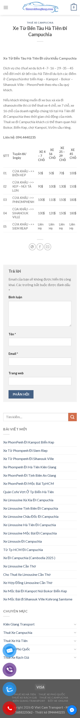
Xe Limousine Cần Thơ (19, 566)
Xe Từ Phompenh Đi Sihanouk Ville (28, 459)
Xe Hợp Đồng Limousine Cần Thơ (27, 583)
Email (13, 353)
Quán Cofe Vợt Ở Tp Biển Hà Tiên (28, 492)
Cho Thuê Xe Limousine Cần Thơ (27, 574)
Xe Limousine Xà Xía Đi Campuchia (28, 500)
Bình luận (15, 297)
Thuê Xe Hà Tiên (15, 641)
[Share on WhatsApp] (32, 246)
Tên (12, 334)
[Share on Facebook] (40, 246)
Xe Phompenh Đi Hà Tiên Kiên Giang (29, 467)
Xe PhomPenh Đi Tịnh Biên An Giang (29, 475)
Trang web (16, 373)
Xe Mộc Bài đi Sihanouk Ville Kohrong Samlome (37, 599)
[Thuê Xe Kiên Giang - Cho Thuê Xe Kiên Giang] (40, 7)
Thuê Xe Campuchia (40, 22)
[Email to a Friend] (47, 246)
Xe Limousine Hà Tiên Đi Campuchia (29, 525)
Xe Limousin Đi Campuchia (22, 541)
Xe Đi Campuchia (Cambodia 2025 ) (29, 558)
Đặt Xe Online (58, 700)
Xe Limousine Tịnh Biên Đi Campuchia (30, 508)
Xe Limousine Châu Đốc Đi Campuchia (30, 516)
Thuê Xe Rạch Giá (16, 657)
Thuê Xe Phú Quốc (16, 649)
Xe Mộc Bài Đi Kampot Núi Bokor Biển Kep (35, 591)
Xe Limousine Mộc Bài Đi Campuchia (30, 533)
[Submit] (72, 417)
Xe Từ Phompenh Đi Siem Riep (25, 450)
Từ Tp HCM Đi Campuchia (23, 550)
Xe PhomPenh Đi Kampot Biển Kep (28, 442)
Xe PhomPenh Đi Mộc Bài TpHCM (28, 483)
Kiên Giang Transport (19, 624)
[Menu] (5, 7)
